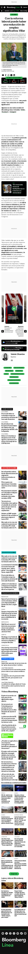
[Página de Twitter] (6, 933)
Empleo (6, 373)
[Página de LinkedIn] (17, 933)
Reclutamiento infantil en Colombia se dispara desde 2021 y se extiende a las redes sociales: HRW (9, 494)
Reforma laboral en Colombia (17, 373)
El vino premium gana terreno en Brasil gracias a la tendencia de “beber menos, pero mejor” (6, 913)
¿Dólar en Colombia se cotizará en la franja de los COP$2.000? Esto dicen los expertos (9, 586)
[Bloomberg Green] (14, 735)
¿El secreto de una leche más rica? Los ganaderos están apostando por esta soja (9, 777)
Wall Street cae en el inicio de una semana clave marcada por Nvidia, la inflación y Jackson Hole (8, 628)
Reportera (13, 357)
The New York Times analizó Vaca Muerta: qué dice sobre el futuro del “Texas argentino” (7, 842)
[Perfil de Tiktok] (21, 933)
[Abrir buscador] (21, 7)
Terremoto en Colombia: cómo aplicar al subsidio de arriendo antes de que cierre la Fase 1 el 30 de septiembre (19, 332)
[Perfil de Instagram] (14, 933)
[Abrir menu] (2, 7)
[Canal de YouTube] (10, 933)
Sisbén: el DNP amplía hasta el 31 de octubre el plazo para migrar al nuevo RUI (9, 516)
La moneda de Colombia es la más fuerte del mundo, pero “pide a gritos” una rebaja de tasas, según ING (9, 568)
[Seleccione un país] (4, 7)
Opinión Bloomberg (8, 658)
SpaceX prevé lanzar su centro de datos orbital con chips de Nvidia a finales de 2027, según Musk (9, 602)
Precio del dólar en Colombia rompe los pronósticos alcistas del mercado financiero (9, 416)
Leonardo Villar (8, 367)
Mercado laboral (9, 370)
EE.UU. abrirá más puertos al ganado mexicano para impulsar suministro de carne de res (6, 799)
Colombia (14, 14)
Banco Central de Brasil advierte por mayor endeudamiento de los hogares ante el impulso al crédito (7, 864)
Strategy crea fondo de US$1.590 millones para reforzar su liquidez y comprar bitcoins (9, 639)
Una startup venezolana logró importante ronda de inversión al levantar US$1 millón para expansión (9, 651)
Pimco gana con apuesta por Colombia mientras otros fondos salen (9, 330)
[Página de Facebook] (3, 933)
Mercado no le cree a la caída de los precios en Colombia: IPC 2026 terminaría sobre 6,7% (9, 525)
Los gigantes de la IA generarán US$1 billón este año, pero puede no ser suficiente (12, 677)
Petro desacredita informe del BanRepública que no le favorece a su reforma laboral (19, 188)
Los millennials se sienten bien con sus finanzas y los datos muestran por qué (20, 913)
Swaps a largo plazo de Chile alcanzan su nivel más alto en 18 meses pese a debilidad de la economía (9, 615)
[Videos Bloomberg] (14, 692)
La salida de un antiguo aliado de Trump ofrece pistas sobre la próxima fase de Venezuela (13, 686)
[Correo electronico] (12, 360)
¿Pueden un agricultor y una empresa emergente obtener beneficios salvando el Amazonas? (9, 744)
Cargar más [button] (14, 874)
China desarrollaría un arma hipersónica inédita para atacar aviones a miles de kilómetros (20, 864)
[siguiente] (25, 331)
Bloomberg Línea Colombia (14, 380)
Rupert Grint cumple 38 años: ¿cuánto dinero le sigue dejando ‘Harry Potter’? (19, 894)
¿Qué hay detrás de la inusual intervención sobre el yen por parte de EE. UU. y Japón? (8, 728)
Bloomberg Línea (14, 377)
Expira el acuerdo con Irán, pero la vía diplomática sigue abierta (8, 698)
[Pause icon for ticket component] (2, 11)
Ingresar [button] (25, 7)
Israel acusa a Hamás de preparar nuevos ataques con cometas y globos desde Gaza (7, 820)
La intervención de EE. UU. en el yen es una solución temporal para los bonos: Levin (9, 719)
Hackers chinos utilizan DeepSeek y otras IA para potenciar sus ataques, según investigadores (20, 799)
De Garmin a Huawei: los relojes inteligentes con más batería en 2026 (7, 894)
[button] (3, 75)
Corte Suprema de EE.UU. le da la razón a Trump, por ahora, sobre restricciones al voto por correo (20, 821)
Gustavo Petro (19, 370)
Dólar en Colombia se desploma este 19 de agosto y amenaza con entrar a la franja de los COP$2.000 (9, 439)
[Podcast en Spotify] (25, 933)
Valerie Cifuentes (7, 70)
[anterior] (2, 331)
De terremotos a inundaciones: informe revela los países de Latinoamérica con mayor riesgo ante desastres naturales (9, 766)
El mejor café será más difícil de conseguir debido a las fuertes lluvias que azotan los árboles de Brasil (9, 755)
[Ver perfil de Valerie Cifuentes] (6, 357)
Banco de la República (18, 367)
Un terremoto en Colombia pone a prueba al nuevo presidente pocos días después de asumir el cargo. (8, 708)
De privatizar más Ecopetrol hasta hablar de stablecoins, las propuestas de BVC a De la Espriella (9, 427)
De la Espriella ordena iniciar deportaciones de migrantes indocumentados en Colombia (19, 842)
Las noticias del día (14, 383)
